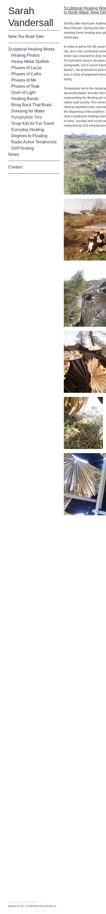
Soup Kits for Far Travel (32, 123)
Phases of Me (24, 80)
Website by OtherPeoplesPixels (32, 906)
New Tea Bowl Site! (26, 36)
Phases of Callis (26, 74)
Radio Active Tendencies (34, 142)
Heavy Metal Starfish (31, 61)
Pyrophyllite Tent (27, 117)
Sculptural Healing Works (31, 49)
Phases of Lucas (26, 67)
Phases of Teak (25, 86)
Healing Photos (25, 55)
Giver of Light (23, 92)
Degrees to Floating (29, 135)
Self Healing (22, 148)
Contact (15, 167)
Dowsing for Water (29, 111)
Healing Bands (24, 98)
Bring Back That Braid (31, 105)
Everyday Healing (27, 129)
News (13, 154)
